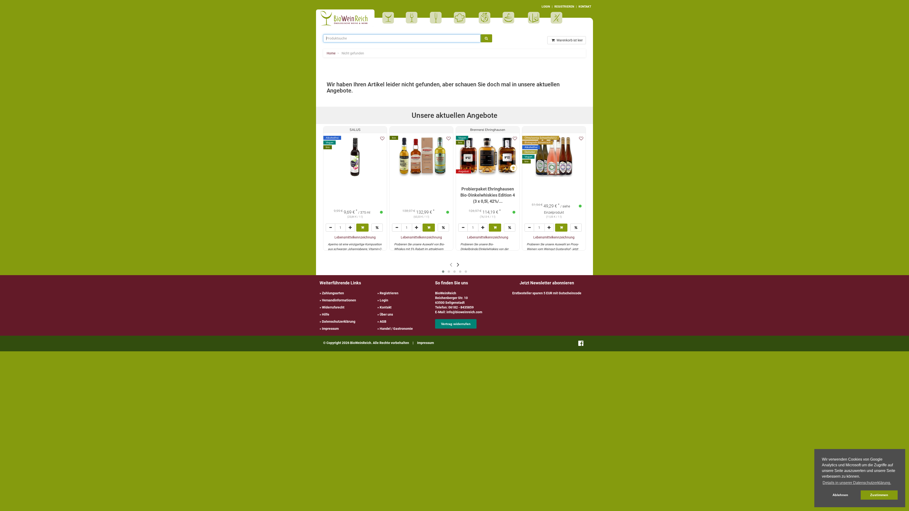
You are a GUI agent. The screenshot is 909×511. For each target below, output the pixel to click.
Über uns (386, 314)
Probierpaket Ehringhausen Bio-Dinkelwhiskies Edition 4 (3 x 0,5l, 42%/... (487, 194)
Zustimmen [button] (879, 495)
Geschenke (485, 18)
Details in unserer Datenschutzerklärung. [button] (857, 483)
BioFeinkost (461, 18)
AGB (383, 321)
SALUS (355, 130)
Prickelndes (437, 18)
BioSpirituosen (413, 18)
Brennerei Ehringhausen (487, 130)
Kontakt (386, 307)
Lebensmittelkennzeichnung (355, 237)
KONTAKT (585, 6)
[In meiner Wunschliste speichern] (382, 138)
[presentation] (451, 264)
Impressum (330, 328)
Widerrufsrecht (333, 307)
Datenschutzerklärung (338, 321)
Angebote (557, 18)
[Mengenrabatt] (377, 228)
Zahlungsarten (333, 293)
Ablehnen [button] (840, 495)
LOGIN (546, 6)
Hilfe (325, 314)
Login (384, 300)
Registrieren (389, 293)
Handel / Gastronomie (396, 328)
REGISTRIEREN (564, 6)
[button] (443, 271)
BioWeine (389, 18)
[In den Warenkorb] (362, 228)
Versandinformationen (339, 300)
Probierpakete (510, 18)
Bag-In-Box (532, 20)
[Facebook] (580, 344)
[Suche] (486, 38)
